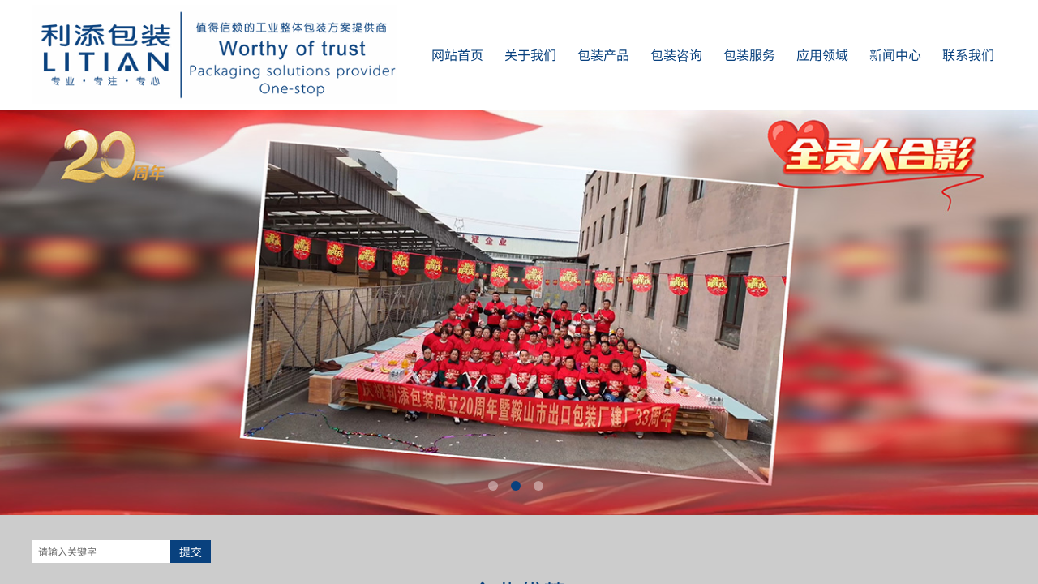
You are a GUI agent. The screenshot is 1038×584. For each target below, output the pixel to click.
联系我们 (968, 54)
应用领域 (822, 54)
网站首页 (457, 54)
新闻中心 (895, 54)
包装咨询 (676, 54)
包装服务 (749, 54)
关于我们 (530, 54)
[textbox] (101, 551)
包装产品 (603, 54)
